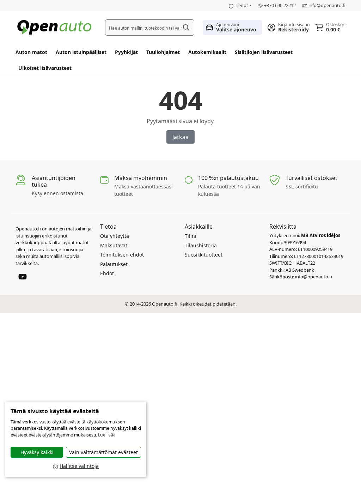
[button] (232, 27)
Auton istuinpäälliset (81, 52)
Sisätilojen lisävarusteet (264, 52)
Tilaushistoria (201, 245)
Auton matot (31, 52)
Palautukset (114, 264)
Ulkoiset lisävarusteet (45, 68)
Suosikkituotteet (203, 254)
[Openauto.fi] (56, 26)
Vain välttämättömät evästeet (103, 452)
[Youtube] (22, 276)
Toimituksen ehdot (122, 254)
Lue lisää (107, 435)
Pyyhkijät (126, 52)
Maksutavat (113, 245)
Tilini (190, 236)
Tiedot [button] (241, 5)
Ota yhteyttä (114, 236)
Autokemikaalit (207, 52)
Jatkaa (180, 137)
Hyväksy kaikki (37, 452)
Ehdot (107, 273)
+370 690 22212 (280, 5)
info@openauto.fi (326, 5)
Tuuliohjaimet (163, 52)
